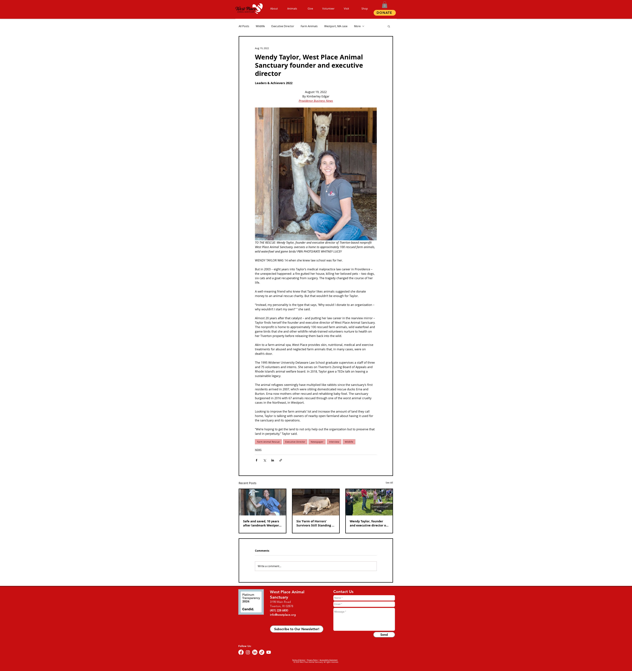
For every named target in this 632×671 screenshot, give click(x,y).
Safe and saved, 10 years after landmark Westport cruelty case (261, 523)
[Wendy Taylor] (369, 502)
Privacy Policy (312, 660)
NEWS (258, 449)
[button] (384, 4)
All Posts (244, 26)
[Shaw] (315, 502)
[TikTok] (261, 652)
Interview (334, 441)
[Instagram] (247, 652)
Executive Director (282, 26)
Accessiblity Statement (329, 660)
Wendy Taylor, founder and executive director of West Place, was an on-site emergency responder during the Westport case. (369, 523)
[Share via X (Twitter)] (264, 460)
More (357, 26)
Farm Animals (309, 26)
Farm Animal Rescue (268, 441)
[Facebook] (241, 652)
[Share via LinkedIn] (272, 460)
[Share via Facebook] (256, 460)
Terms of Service (298, 660)
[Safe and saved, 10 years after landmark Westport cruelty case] (262, 502)
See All (389, 482)
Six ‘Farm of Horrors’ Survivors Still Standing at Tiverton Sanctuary (315, 523)
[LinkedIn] (254, 652)
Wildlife (260, 26)
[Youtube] (268, 652)
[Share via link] (280, 460)
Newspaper (317, 441)
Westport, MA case (335, 26)
